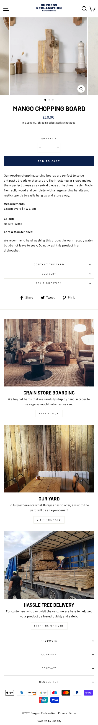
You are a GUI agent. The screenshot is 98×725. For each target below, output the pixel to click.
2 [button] (50, 100)
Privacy (62, 713)
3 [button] (53, 100)
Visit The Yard (49, 519)
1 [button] (45, 100)
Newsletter (49, 682)
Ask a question (49, 283)
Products (49, 641)
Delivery (49, 273)
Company (48, 654)
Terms (72, 713)
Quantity (49, 138)
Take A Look (49, 413)
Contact (49, 668)
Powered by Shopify (48, 721)
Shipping (43, 123)
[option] (49, 56)
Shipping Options (49, 625)
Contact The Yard (49, 264)
